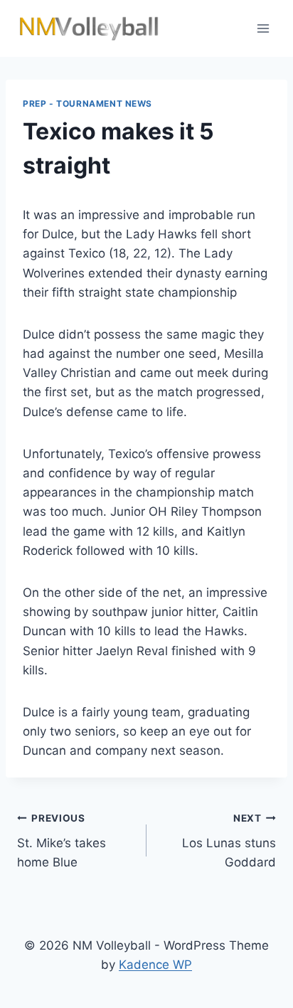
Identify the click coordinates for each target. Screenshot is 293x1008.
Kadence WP (155, 964)
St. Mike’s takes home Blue (61, 840)
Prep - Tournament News (87, 103)
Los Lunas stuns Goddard (229, 840)
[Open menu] (263, 28)
